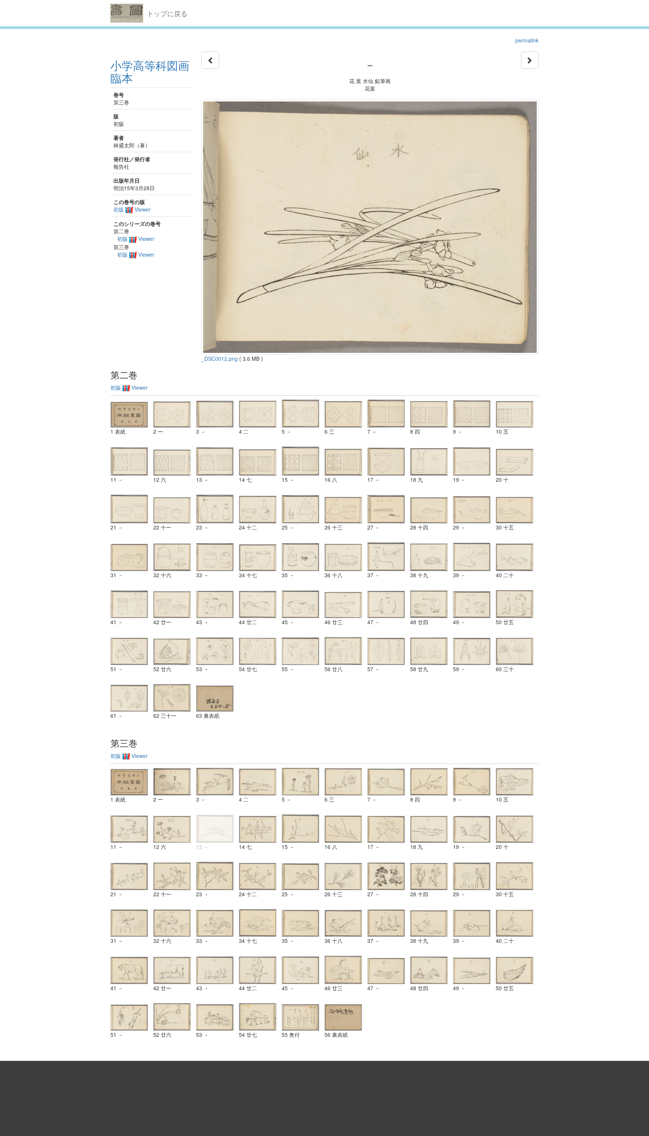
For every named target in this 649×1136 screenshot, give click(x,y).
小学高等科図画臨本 (149, 71)
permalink (527, 40)
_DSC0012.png (219, 358)
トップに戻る (167, 13)
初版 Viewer (132, 209)
